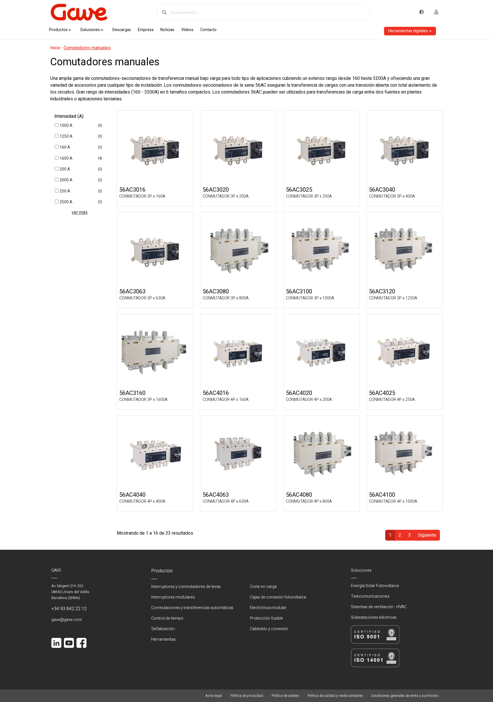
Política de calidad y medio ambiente (335, 695)
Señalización (163, 629)
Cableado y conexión (269, 629)
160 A (65, 147)
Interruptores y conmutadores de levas (186, 587)
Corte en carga (263, 587)
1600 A (66, 158)
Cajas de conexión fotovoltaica (278, 597)
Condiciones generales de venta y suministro (405, 695)
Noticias (167, 30)
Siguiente (427, 535)
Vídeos (187, 30)
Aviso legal (213, 695)
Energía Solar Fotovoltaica (375, 586)
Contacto (208, 30)
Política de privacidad (247, 695)
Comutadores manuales (87, 47)
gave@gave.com (66, 620)
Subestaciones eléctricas (374, 617)
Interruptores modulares (173, 597)
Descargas (121, 30)
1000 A (66, 126)
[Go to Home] (78, 12)
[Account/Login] (436, 12)
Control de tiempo (167, 618)
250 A (65, 191)
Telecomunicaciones (370, 596)
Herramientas (163, 639)
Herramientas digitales (408, 31)
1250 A (66, 136)
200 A (65, 169)
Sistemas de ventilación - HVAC (379, 607)
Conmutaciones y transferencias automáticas (192, 608)
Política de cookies (285, 695)
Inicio (55, 47)
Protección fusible (266, 618)
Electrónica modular (268, 608)
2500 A (66, 202)
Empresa (145, 30)
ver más (80, 212)
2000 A (66, 180)
